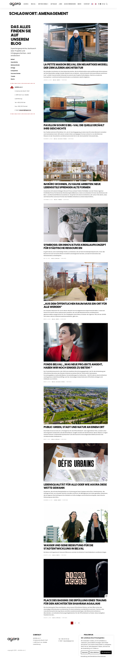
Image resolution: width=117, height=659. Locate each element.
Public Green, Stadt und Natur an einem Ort (74, 427)
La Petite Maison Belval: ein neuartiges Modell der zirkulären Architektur (76, 66)
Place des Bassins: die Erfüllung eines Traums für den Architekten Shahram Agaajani (75, 601)
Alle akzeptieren (106, 652)
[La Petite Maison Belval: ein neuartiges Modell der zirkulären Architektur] (76, 42)
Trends (60, 199)
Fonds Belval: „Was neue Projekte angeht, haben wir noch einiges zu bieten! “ (73, 366)
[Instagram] (102, 4)
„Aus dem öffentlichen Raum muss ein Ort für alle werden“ (75, 305)
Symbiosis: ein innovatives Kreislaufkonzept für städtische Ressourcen (75, 246)
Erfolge (57, 258)
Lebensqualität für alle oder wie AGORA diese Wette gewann (75, 486)
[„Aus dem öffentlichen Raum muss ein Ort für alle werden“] (76, 281)
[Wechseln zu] (92, 4)
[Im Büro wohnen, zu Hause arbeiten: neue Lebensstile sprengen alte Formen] (76, 162)
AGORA (55, 500)
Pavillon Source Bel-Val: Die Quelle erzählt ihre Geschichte (74, 126)
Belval (54, 80)
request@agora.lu (25, 110)
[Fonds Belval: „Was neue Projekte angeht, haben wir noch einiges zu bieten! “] (76, 342)
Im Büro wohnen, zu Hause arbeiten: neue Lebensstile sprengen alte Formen (72, 185)
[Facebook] (98, 4)
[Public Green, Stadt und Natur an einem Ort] (76, 405)
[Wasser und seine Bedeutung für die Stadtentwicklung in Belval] (76, 523)
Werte (58, 80)
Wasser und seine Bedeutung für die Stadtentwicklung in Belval (68, 546)
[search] (106, 4)
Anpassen (85, 652)
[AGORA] (15, 4)
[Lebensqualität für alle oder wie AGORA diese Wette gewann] (76, 462)
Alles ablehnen (94, 652)
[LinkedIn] (104, 4)
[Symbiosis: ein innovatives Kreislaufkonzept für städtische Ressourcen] (76, 222)
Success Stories (62, 138)
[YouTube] (100, 4)
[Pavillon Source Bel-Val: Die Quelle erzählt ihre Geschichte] (76, 103)
